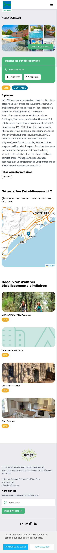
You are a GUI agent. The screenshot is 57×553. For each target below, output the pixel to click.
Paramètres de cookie (15, 546)
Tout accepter (42, 546)
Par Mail (34, 77)
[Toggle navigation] (51, 4)
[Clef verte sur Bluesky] (26, 523)
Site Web (15, 77)
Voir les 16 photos (41, 47)
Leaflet (51, 265)
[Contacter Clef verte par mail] (21, 523)
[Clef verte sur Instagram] (30, 523)
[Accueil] (7, 6)
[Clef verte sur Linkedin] (35, 523)
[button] (28, 234)
